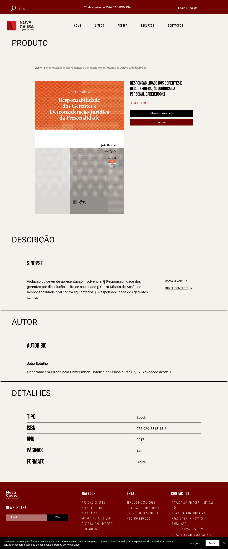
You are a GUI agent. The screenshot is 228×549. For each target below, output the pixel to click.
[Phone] (13, 8)
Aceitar (212, 543)
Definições (194, 543)
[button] (22, 8)
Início (38, 67)
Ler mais (32, 298)
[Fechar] (224, 543)
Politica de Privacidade (67, 544)
